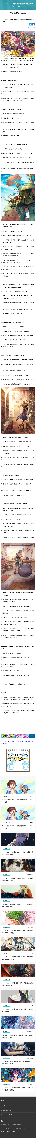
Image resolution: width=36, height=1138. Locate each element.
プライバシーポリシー (7, 1128)
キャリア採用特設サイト (14, 1124)
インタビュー (6, 796)
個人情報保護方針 (20, 1128)
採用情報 (3, 1124)
